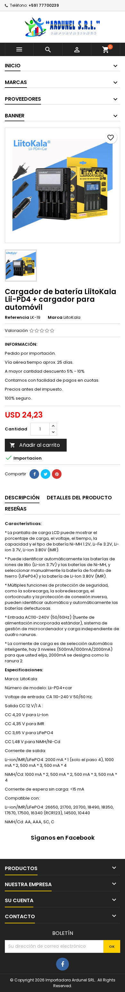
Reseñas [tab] (16, 509)
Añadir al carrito (35, 445)
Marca (55, 317)
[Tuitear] (45, 474)
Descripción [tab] (22, 497)
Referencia (17, 317)
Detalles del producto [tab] (79, 497)
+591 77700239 (44, 5)
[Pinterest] (57, 474)
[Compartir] (34, 474)
